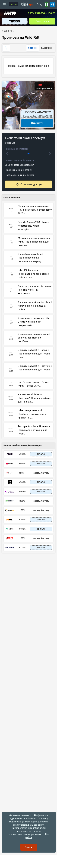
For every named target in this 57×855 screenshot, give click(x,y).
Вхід (39, 4)
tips (27, 4)
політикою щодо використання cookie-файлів (29, 836)
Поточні (32, 48)
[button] (7, 153)
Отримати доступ (31, 184)
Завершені (47, 48)
